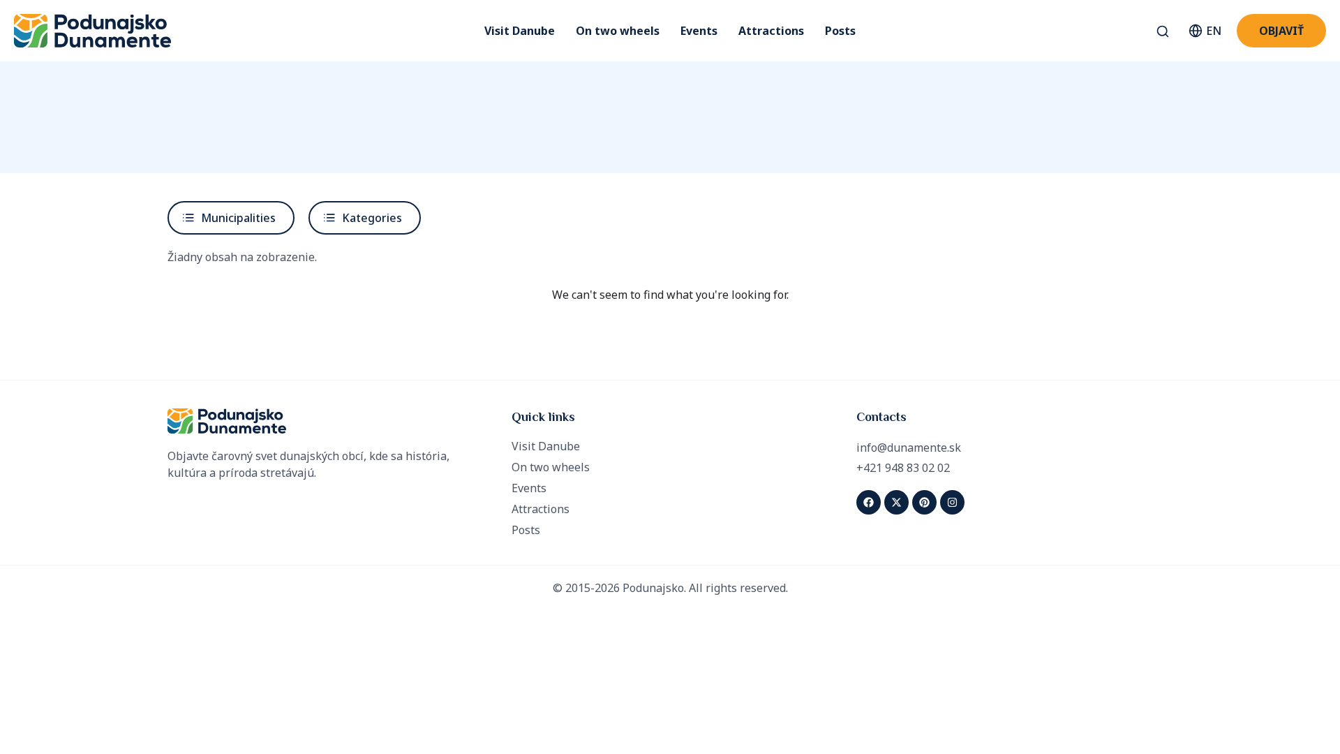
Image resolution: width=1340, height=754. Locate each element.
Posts (840, 30)
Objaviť (1281, 30)
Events (698, 30)
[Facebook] (868, 502)
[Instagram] (952, 502)
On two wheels (618, 30)
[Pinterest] (924, 502)
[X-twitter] (896, 502)
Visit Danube (519, 30)
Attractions (771, 30)
